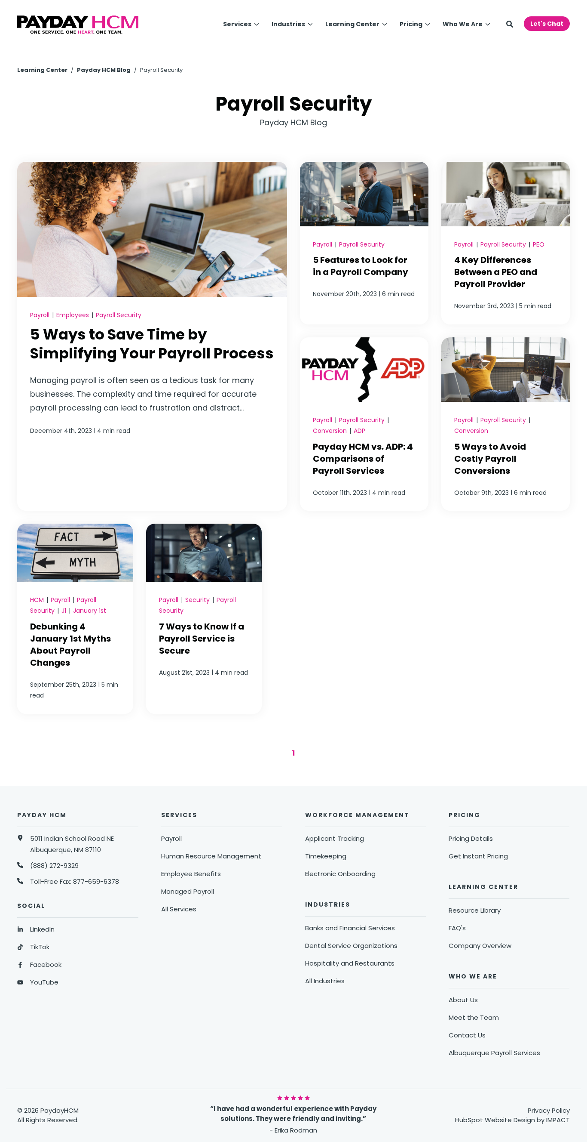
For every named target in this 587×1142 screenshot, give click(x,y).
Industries (288, 24)
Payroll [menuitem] (171, 838)
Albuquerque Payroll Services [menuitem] (494, 1052)
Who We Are (463, 24)
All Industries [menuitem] (325, 980)
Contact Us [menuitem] (467, 1035)
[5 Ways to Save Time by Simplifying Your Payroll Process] (152, 336)
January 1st (89, 610)
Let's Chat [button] (546, 23)
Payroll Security (118, 315)
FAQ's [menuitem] (457, 927)
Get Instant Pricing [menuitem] (478, 856)
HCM (37, 600)
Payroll (39, 315)
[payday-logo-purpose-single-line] (77, 24)
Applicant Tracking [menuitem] (334, 838)
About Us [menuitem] (463, 999)
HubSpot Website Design (495, 1119)
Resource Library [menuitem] (475, 910)
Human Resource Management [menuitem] (211, 856)
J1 (63, 610)
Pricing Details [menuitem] (471, 838)
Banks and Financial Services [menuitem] (350, 927)
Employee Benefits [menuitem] (191, 873)
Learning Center (352, 24)
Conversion (330, 430)
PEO (538, 244)
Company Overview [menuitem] (480, 945)
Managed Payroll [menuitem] (187, 891)
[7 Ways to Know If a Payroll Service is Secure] (204, 618)
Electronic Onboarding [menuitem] (340, 873)
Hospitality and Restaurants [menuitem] (349, 963)
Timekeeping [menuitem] (325, 856)
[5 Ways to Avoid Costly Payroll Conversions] (505, 424)
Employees (72, 315)
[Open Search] (509, 24)
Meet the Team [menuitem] (474, 1017)
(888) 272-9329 (54, 865)
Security (197, 600)
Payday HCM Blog (104, 70)
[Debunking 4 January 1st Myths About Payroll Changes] (75, 618)
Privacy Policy (549, 1110)
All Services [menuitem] (178, 909)
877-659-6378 (96, 881)
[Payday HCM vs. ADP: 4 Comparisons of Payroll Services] (364, 424)
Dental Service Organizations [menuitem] (351, 945)
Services (237, 24)
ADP (359, 430)
